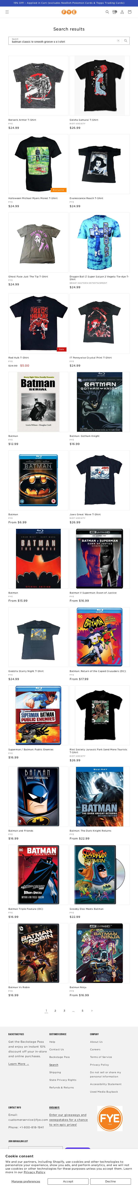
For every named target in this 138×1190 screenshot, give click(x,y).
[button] (7, 12)
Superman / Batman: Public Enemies (31, 749)
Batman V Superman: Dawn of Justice (93, 593)
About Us (96, 1042)
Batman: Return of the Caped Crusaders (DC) (98, 671)
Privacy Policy (34, 1172)
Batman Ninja (78, 987)
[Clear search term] (118, 40)
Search (53, 1064)
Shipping (55, 1072)
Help (52, 1042)
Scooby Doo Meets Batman (87, 909)
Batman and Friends (20, 831)
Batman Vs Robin (19, 987)
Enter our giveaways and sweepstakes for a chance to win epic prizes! (68, 1119)
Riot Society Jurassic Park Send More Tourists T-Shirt (98, 751)
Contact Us (56, 1049)
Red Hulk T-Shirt (18, 357)
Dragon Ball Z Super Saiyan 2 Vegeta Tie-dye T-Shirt (99, 278)
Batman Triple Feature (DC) (25, 909)
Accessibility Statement (106, 1084)
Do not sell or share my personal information (105, 1074)
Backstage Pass (59, 1057)
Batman (13, 436)
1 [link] (46, 1010)
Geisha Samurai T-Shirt (84, 120)
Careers (95, 1049)
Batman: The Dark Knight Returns (90, 831)
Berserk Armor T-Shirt (22, 120)
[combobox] (69, 40)
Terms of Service (101, 1057)
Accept (68, 1181)
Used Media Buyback (104, 1091)
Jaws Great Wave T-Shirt (85, 514)
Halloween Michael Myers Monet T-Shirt (33, 198)
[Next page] (91, 1010)
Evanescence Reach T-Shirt (86, 198)
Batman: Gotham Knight (85, 436)
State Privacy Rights (62, 1080)
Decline (110, 1181)
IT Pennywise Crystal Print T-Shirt (91, 357)
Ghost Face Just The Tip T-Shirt (28, 276)
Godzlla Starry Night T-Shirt (26, 671)
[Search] (125, 40)
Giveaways (54, 1107)
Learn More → (18, 1063)
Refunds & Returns (61, 1087)
